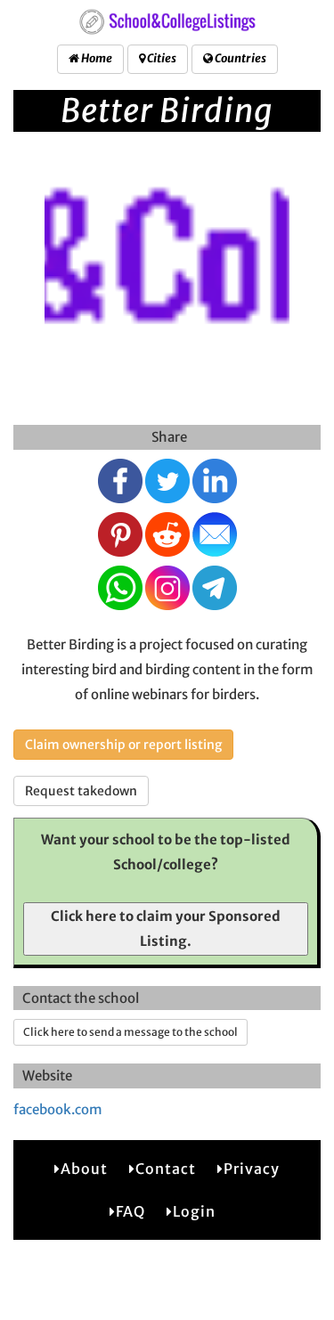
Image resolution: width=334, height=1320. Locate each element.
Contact (165, 1168)
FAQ (130, 1211)
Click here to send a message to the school (130, 1032)
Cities (160, 58)
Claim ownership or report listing (123, 745)
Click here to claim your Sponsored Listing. (166, 928)
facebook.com (57, 1109)
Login (194, 1211)
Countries (239, 58)
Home (95, 58)
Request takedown (81, 791)
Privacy (252, 1168)
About (84, 1168)
